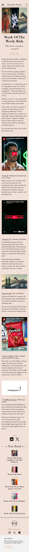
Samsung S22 (6, 239)
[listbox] (14, 282)
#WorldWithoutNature (9, 400)
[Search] (26, 5)
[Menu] (2, 4)
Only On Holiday (7, 356)
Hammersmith (7, 293)
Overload (5, 176)
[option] (14, 282)
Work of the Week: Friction (14, 514)
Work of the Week (14, 474)
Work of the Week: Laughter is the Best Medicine (14, 460)
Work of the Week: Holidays (14, 501)
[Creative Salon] (14, 5)
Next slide (27, 283)
